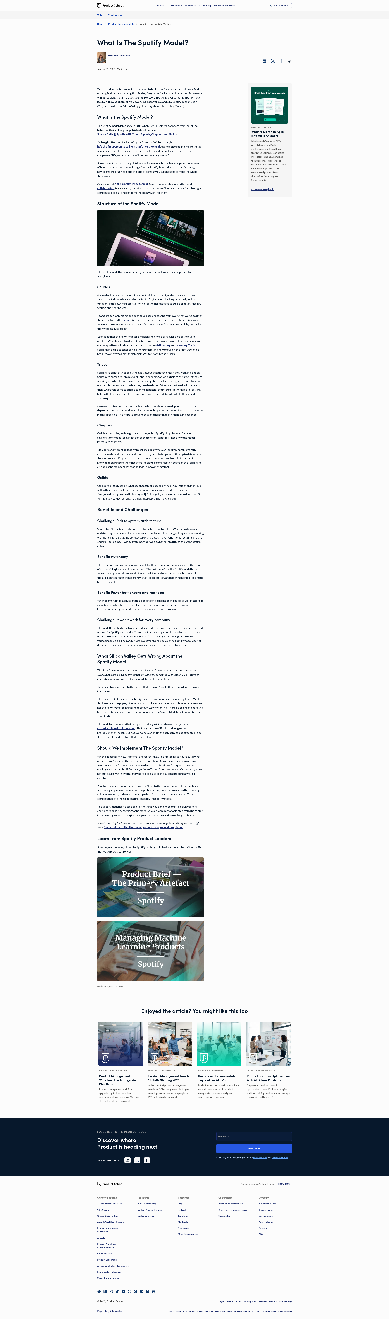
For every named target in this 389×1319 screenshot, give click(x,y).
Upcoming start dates (108, 1278)
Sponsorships (224, 1216)
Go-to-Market (104, 1253)
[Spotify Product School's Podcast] (141, 1291)
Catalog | (172, 1311)
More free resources (188, 1234)
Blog (180, 1203)
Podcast (182, 1209)
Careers (263, 1228)
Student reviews (266, 1209)
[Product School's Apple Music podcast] (148, 1291)
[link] (280, 5)
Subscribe (254, 1148)
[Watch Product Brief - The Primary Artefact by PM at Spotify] (150, 887)
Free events (183, 1228)
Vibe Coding (103, 1209)
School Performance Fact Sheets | (190, 1311)
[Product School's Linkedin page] (105, 1291)
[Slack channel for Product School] (99, 1291)
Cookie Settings (284, 1301)
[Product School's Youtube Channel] (123, 1291)
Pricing (207, 5)
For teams (176, 5)
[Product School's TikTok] (117, 1291)
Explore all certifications (109, 1272)
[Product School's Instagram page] (111, 1291)
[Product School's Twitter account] (129, 1291)
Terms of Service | (267, 1301)
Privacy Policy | (251, 1301)
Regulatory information (110, 1311)
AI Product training (147, 1203)
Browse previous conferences (232, 1209)
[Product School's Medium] (135, 1291)
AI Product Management (109, 1203)
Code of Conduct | (235, 1301)
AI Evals (101, 1237)
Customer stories (146, 1216)
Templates (183, 1216)
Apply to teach (266, 1222)
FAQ (261, 1234)
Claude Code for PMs (107, 1216)
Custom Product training (150, 1209)
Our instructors (266, 1216)
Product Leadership (107, 1259)
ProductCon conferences (230, 1203)
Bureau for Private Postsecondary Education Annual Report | (229, 1311)
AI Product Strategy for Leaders (113, 1265)
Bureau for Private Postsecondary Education (273, 1311)
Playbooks (183, 1222)
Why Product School (225, 5)
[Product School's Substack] (154, 1291)
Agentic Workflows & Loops (110, 1222)
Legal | (222, 1301)
